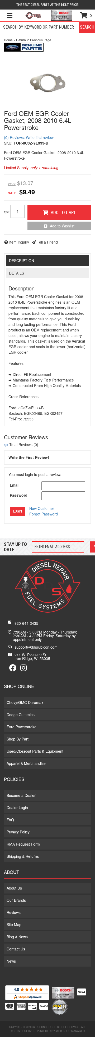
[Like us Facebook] (13, 669)
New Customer (41, 508)
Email (15, 485)
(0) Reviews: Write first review (29, 137)
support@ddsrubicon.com (36, 647)
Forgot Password (43, 514)
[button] (47, 27)
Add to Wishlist (62, 225)
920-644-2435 (26, 623)
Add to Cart (63, 212)
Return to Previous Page (33, 40)
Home (8, 40)
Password (18, 495)
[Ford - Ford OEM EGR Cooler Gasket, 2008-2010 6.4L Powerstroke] (24, 46)
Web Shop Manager (70, 1031)
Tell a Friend (47, 242)
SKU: (8, 143)
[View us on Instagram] (23, 669)
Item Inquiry (19, 242)
